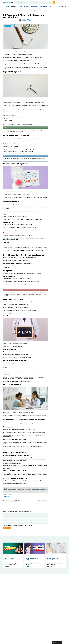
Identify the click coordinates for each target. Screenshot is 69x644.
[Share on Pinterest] (40, 501)
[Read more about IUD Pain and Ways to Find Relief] (34, 548)
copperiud (15, 500)
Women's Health (12, 10)
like (26, 105)
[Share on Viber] (45, 501)
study (5, 219)
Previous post (6, 531)
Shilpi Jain (28, 19)
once (13, 141)
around (17, 191)
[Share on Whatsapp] (43, 501)
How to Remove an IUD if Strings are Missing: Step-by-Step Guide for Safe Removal (23, 159)
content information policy (41, 489)
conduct (9, 423)
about (12, 138)
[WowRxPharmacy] (8, 2)
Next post (63, 531)
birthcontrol (8, 500)
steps (6, 143)
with (21, 278)
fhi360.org (6, 497)
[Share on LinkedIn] (41, 501)
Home (4, 10)
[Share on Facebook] (38, 501)
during (14, 310)
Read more (7, 566)
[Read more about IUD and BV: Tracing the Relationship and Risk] (56, 548)
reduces (20, 378)
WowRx (5, 489)
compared (8, 239)
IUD (19, 500)
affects (10, 257)
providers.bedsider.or (8, 494)
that (18, 244)
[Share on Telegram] (47, 501)
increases (12, 304)
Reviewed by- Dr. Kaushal (26, 20)
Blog (7, 10)
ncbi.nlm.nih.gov (7, 496)
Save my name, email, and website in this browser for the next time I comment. (18, 525)
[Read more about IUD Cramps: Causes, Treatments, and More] (13, 548)
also (42, 207)
